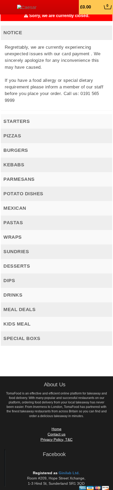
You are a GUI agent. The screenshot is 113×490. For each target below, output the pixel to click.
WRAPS (12, 237)
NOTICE (12, 32)
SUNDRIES (16, 251)
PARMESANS (19, 179)
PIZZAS (12, 135)
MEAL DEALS (19, 309)
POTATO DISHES (23, 193)
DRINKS (12, 295)
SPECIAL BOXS (21, 338)
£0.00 (94, 6)
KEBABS (13, 164)
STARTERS (16, 121)
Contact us (56, 434)
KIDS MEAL (17, 324)
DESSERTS (16, 266)
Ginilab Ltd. (69, 473)
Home (56, 429)
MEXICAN (14, 208)
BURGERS (15, 150)
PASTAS (13, 222)
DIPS (9, 280)
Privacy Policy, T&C (56, 439)
